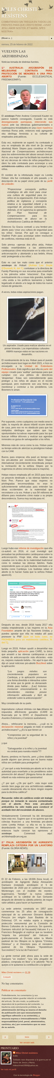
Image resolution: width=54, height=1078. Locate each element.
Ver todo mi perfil (8, 1069)
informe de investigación (31, 548)
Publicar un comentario (14, 990)
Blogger (36, 1075)
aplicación (23, 651)
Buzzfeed (41, 663)
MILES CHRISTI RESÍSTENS (19, 12)
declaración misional (12, 727)
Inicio (27, 1037)
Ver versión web (27, 1042)
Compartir (7, 977)
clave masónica (44, 128)
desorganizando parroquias (17, 122)
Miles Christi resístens (27, 1053)
